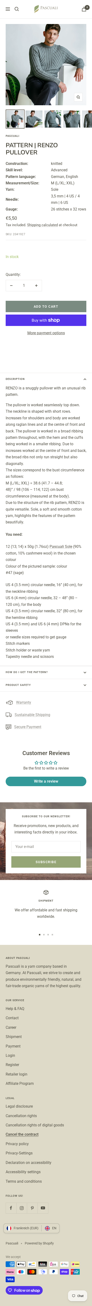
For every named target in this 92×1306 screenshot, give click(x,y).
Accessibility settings (23, 1172)
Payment (13, 1046)
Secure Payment (27, 727)
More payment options (46, 333)
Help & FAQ (15, 1008)
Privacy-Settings (19, 1153)
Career (11, 1027)
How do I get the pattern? (27, 672)
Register (12, 1064)
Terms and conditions (24, 1181)
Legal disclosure (19, 1106)
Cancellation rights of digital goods (35, 1125)
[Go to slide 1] (39, 934)
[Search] (17, 9)
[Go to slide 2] (44, 934)
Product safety (18, 685)
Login (10, 1055)
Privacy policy (17, 1144)
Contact (12, 1018)
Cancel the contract (22, 1134)
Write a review (46, 781)
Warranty (23, 702)
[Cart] (84, 9)
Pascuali (12, 136)
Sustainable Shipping (32, 715)
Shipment (14, 1036)
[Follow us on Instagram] (21, 1208)
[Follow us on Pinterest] (32, 1208)
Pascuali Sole (61, 546)
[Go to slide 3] (48, 934)
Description (15, 379)
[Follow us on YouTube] (43, 1208)
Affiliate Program (20, 1083)
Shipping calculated (42, 225)
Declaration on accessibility (28, 1162)
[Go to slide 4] (52, 934)
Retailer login (16, 1074)
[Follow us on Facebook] (11, 1208)
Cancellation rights (21, 1116)
